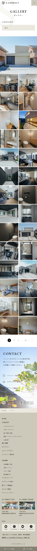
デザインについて (8, 430)
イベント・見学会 (7, 455)
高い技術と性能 (8, 433)
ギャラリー (5, 447)
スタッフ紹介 (7, 471)
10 (26, 340)
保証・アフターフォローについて (13, 436)
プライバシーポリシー (8, 493)
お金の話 (6, 440)
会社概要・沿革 (8, 465)
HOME (4, 410)
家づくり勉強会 (7, 486)
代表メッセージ (8, 468)
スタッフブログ (7, 451)
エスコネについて (8, 426)
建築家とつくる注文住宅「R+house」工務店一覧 (16, 538)
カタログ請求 (6, 490)
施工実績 (5, 443)
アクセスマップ (7, 478)
